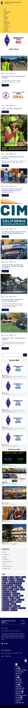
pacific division (8, 566)
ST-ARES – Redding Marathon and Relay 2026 (13, 157)
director (18, 585)
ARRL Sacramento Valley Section (12, 2)
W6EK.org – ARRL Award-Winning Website (9, 483)
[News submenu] (6, 10)
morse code (7, 595)
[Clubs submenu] (6, 20)
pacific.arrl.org (17, 631)
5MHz (5, 577)
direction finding (8, 585)
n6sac (15, 595)
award (12, 579)
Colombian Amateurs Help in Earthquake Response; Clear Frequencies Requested (13, 411)
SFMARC (6, 604)
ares (5, 552)
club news (6, 554)
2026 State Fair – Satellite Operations (9, 543)
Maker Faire (7, 593)
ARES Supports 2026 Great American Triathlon (13, 77)
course (13, 581)
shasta (14, 604)
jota (5, 589)
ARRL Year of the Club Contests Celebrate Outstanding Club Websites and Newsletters (13, 429)
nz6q (18, 598)
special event (7, 606)
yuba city (14, 610)
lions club (6, 591)
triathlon (22, 608)
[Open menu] (2, 19)
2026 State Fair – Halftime (7, 521)
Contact (22, 623)
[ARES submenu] (6, 15)
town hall (6, 608)
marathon (16, 593)
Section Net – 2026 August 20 (7, 465)
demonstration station (15, 583)
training (15, 608)
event (5, 557)
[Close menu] (5, 7)
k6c (17, 589)
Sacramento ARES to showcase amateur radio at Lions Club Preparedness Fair (12, 190)
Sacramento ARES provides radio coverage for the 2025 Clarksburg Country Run (13, 266)
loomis (14, 591)
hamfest (14, 587)
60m (12, 577)
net (22, 595)
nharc (5, 598)
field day (6, 587)
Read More (5, 85)
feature (6, 559)
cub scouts (21, 581)
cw (5, 583)
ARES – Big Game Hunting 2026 (12, 108)
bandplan (19, 579)
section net (7, 568)
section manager (8, 602)
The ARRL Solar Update (6, 394)
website (6, 610)
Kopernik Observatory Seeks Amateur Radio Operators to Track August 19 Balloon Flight (14, 377)
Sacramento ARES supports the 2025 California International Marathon (14, 232)
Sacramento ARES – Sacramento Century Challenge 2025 (12, 300)
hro (21, 587)
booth (5, 581)
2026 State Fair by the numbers (8, 504)
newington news (8, 561)
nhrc (12, 598)
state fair (17, 606)
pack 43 (6, 600)
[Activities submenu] (8, 28)
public (13, 600)
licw (23, 589)
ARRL (5, 579)
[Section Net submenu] (9, 25)
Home (5, 9)
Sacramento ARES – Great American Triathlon (13, 338)
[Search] (25, 355)
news (5, 564)
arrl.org (6, 628)
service (19, 602)
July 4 (11, 589)
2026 (18, 577)
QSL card (21, 600)
